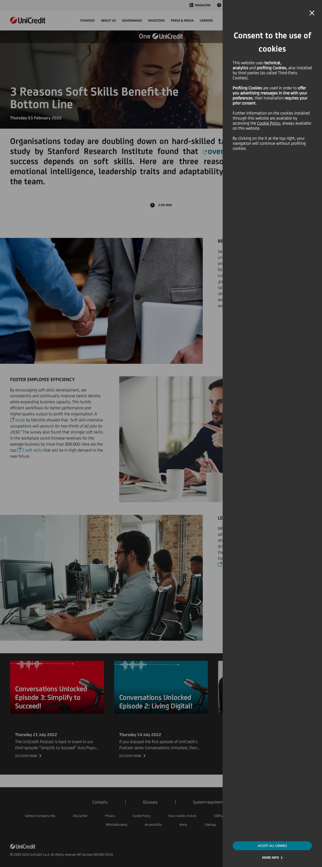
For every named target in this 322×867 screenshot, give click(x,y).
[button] (312, 13)
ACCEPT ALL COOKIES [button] (272, 846)
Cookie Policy (268, 123)
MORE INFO (270, 857)
